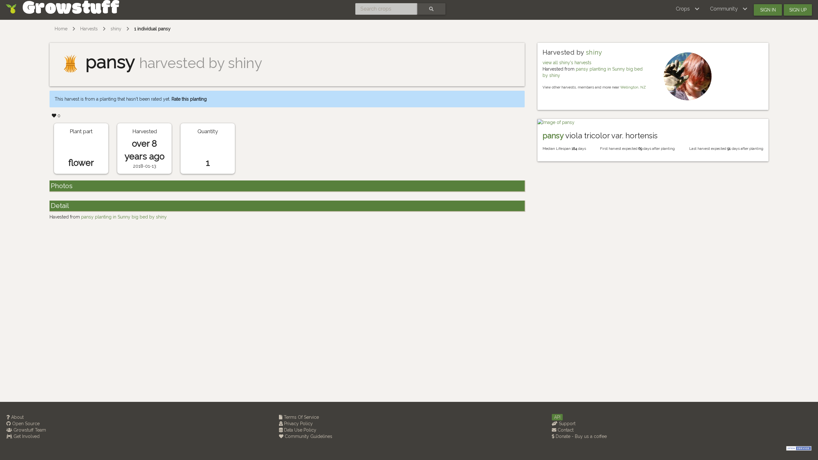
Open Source (25, 423)
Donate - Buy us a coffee (580, 436)
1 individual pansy (152, 28)
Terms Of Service (300, 417)
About (17, 417)
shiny (116, 28)
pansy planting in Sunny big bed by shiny (124, 216)
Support (566, 423)
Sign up (797, 9)
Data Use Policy (299, 430)
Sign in (768, 9)
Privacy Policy (298, 423)
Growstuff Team (29, 430)
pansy (553, 135)
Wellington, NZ (633, 87)
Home (61, 28)
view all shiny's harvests (567, 62)
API (557, 417)
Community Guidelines (307, 436)
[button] (688, 9)
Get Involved (26, 436)
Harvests (89, 28)
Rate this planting (189, 99)
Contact (565, 430)
